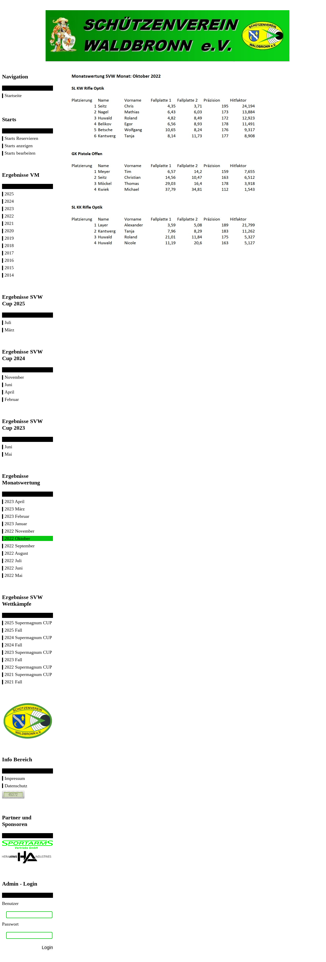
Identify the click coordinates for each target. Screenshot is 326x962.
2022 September (20, 545)
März (9, 329)
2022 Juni (14, 568)
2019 (9, 238)
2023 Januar (16, 523)
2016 (9, 260)
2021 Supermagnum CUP (28, 674)
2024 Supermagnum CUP (28, 637)
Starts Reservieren (21, 138)
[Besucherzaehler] (13, 797)
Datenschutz (16, 785)
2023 (9, 208)
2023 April (14, 501)
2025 (9, 193)
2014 (9, 275)
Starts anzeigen (19, 145)
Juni (8, 384)
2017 (9, 252)
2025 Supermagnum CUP (28, 622)
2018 (9, 245)
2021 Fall (13, 681)
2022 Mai (13, 575)
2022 (9, 216)
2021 (9, 223)
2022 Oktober (17, 538)
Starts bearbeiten (20, 153)
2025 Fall (13, 630)
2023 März (15, 508)
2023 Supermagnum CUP (28, 652)
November (14, 377)
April (9, 392)
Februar (12, 399)
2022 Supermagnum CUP (28, 667)
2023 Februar (17, 516)
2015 (9, 267)
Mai (8, 454)
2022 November (19, 531)
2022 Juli (13, 560)
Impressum (15, 778)
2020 (9, 230)
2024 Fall (13, 644)
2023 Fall (13, 659)
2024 (9, 201)
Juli (8, 322)
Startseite (13, 95)
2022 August (16, 553)
